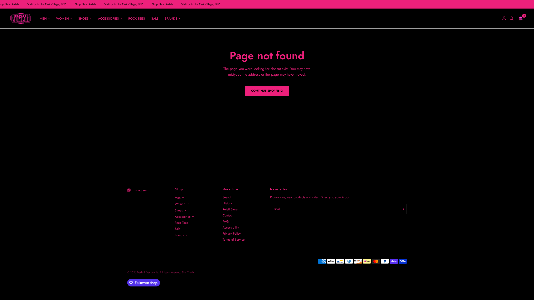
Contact (228, 215)
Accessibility (231, 227)
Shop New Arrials (84, 4)
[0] (520, 18)
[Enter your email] (402, 209)
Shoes (83, 18)
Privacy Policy (232, 233)
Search (227, 197)
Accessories (108, 18)
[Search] (512, 18)
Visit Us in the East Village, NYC (46, 4)
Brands (171, 18)
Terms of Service (234, 239)
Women (62, 18)
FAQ (226, 221)
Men (43, 18)
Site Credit (188, 272)
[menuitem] (45, 18)
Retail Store (230, 209)
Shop (179, 189)
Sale (155, 18)
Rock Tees (136, 18)
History (227, 203)
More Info (230, 189)
